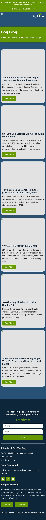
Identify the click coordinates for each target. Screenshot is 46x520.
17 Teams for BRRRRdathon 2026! (20, 246)
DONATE (16, 9)
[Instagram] (8, 479)
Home (3, 38)
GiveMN (26, 9)
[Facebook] (3, 479)
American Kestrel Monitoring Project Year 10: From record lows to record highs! (21, 361)
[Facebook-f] (34, 9)
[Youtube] (13, 479)
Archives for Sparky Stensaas (21, 38)
